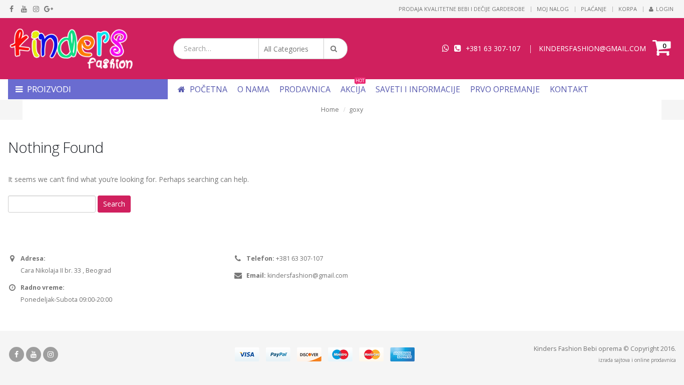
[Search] (335, 49)
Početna (207, 89)
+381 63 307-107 (493, 48)
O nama (253, 89)
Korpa (627, 9)
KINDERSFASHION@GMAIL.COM (592, 48)
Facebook (16, 354)
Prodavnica (304, 89)
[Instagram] (36, 9)
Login (664, 9)
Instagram (50, 354)
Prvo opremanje (505, 89)
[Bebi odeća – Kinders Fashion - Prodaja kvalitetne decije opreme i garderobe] (70, 48)
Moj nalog (553, 9)
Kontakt (569, 89)
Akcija (353, 89)
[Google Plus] (49, 9)
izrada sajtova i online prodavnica (637, 359)
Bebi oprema (602, 348)
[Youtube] (24, 9)
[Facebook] (12, 9)
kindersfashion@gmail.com (307, 275)
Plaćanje (593, 9)
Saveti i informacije (418, 89)
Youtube (33, 354)
